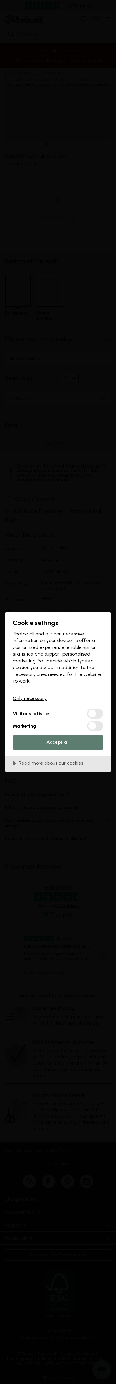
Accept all (58, 742)
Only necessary (30, 698)
